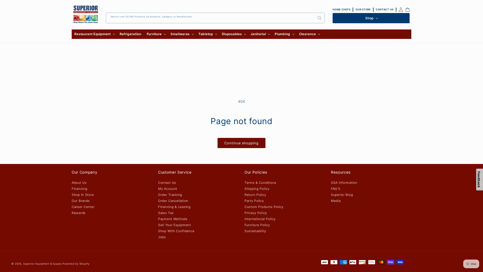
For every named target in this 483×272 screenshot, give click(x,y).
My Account (167, 189)
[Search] (320, 18)
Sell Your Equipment (174, 225)
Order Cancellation (173, 201)
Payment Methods (173, 219)
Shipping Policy (257, 189)
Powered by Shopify (76, 263)
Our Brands (81, 201)
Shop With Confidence (176, 231)
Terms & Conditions (260, 183)
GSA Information (344, 183)
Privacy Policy (256, 213)
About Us (79, 183)
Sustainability (255, 231)
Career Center (83, 207)
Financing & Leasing (174, 207)
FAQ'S (335, 189)
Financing (79, 189)
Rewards (79, 213)
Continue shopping (241, 143)
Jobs (162, 237)
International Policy (260, 219)
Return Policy (255, 195)
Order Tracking (170, 195)
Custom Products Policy (264, 207)
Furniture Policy (257, 225)
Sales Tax (166, 213)
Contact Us (167, 183)
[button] (94, 34)
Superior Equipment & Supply (42, 263)
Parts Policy (254, 201)
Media (336, 201)
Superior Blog (342, 195)
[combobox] (215, 18)
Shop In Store (83, 195)
